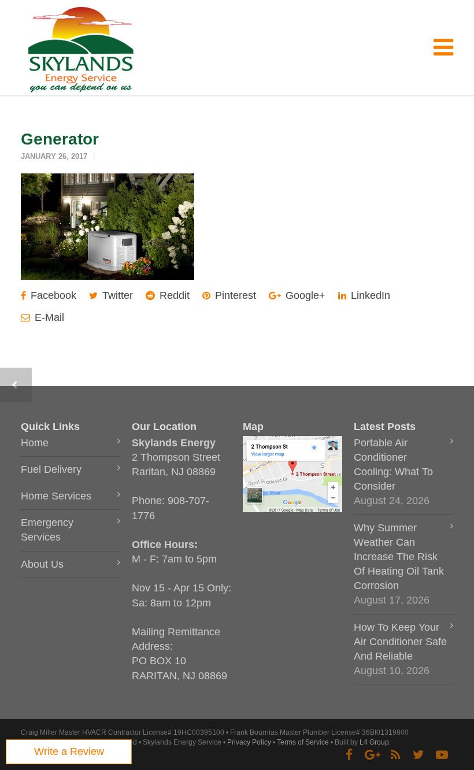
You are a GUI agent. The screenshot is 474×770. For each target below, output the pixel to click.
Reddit (173, 295)
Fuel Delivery (51, 469)
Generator (60, 139)
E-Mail (48, 317)
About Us (42, 564)
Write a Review (69, 751)
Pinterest (234, 295)
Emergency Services (47, 530)
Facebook (52, 295)
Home (35, 443)
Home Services (56, 496)
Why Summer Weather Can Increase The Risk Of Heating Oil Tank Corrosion (399, 557)
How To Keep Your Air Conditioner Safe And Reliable (400, 641)
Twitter (116, 295)
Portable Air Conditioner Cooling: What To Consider (393, 465)
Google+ (304, 295)
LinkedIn (369, 295)
